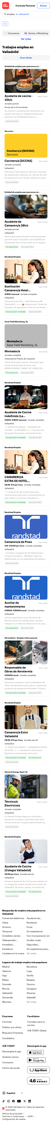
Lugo (29, 971)
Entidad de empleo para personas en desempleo (22, 67)
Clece (5, 922)
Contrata (7, 1021)
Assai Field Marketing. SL (16, 321)
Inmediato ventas (11, 935)
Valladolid (7, 993)
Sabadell (31, 997)
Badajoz (31, 980)
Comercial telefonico (13, 918)
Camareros (14, 33)
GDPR (30, 1116)
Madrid (6, 966)
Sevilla (30, 975)
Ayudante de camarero (33, 918)
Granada (6, 984)
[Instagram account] (8, 1101)
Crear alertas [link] (26, 57)
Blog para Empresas (12, 1032)
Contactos (7, 1062)
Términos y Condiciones (13, 1116)
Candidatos (8, 1038)
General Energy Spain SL (16, 772)
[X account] (24, 1101)
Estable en (7, 949)
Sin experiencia (35, 931)
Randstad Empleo (13, 257)
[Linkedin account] (29, 1101)
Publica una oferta (11, 1027)
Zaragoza (31, 988)
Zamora (31, 984)
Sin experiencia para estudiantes (37, 949)
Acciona (6, 927)
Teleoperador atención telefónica (12, 940)
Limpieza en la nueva (13, 953)
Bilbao (5, 980)
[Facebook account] (13, 1101)
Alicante (31, 993)
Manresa (6, 1001)
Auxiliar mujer (34, 940)
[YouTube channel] (19, 1101)
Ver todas (26, 38)
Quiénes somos (10, 1057)
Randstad (32, 922)
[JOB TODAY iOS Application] (35, 1052)
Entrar (43, 5)
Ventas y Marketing (38, 33)
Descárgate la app (11, 1051)
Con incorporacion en (38, 935)
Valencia (6, 971)
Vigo (4, 975)
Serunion (9, 131)
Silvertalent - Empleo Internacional (21, 638)
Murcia (5, 988)
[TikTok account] (3, 1101)
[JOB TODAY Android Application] (36, 1060)
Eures (29, 927)
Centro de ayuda (11, 1068)
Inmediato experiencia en (9, 944)
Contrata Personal (25, 5)
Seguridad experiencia (33, 944)
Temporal (7, 931)
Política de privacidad (12, 1113)
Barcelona (32, 966)
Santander (7, 997)
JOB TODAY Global (36, 1030)
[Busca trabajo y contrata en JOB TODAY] (5, 5)
